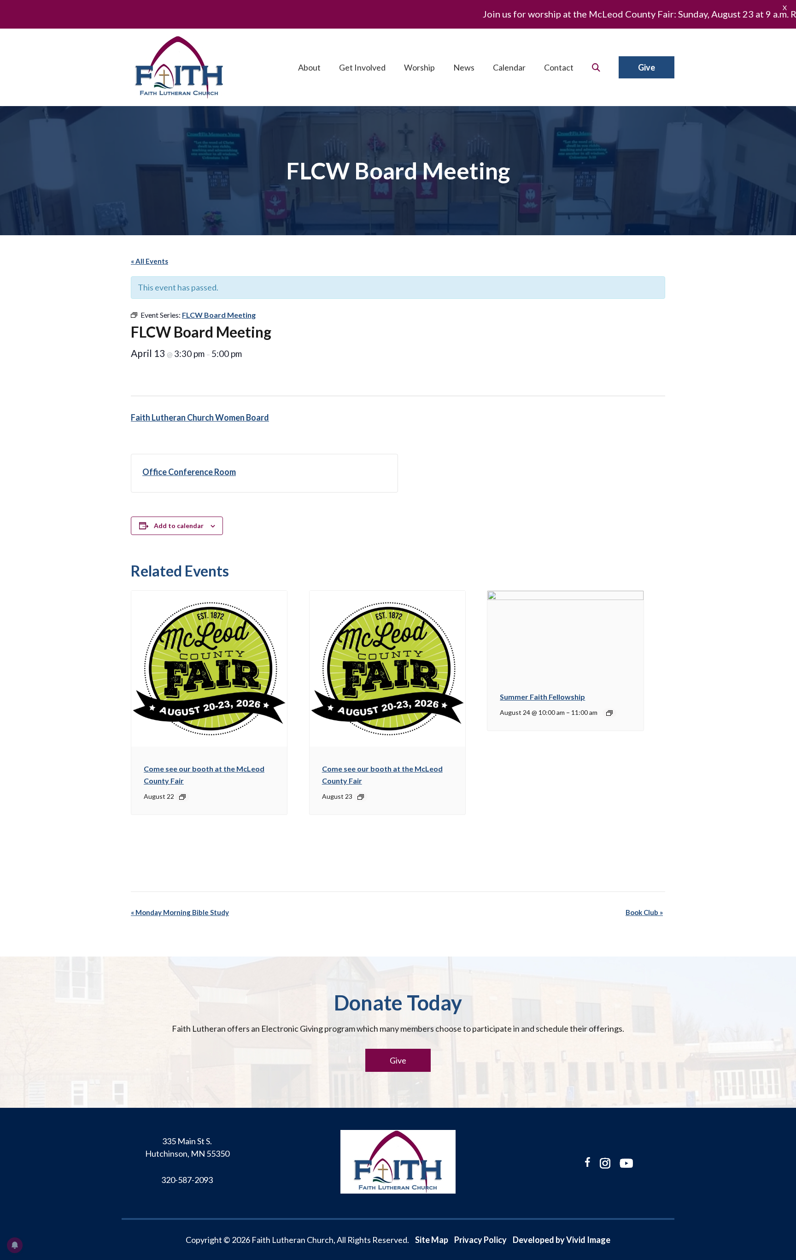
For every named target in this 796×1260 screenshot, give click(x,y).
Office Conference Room (189, 472)
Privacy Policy (480, 1240)
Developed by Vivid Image (561, 1240)
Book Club (644, 912)
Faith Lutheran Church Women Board (200, 417)
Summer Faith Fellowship (542, 696)
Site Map (431, 1240)
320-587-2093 (187, 1180)
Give (398, 1060)
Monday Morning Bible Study (180, 912)
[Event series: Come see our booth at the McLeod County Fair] (182, 797)
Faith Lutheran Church (179, 67)
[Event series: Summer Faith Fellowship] (609, 713)
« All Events (149, 261)
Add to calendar (179, 525)
